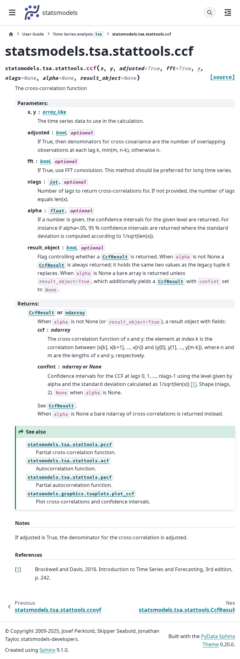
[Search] (210, 12)
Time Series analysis (77, 34)
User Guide (33, 34)
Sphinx (47, 650)
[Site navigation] (12, 12)
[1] (194, 384)
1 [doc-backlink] (18, 569)
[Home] (10, 34)
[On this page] (228, 12)
